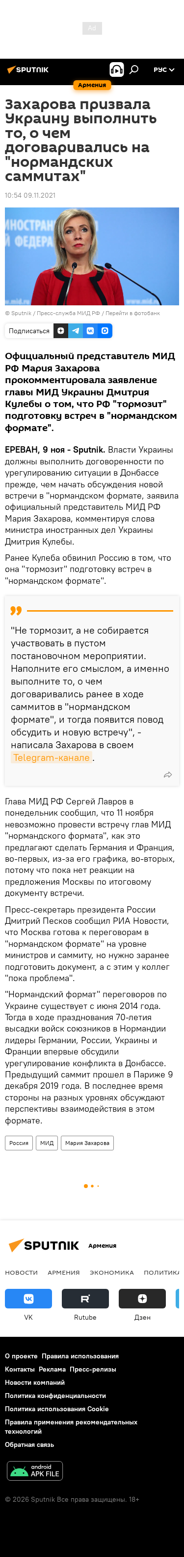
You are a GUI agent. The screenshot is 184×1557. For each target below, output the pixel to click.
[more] (168, 774)
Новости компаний (35, 1382)
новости (21, 1272)
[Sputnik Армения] (29, 73)
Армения (64, 1272)
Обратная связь (29, 1444)
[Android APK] (34, 1472)
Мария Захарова (87, 1142)
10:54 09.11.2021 (30, 195)
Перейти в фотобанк (132, 313)
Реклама (52, 1369)
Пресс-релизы (93, 1369)
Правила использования (80, 1355)
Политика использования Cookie (57, 1408)
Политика (163, 1272)
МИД (46, 1142)
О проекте (21, 1355)
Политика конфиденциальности (55, 1395)
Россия (18, 1142)
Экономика (112, 1272)
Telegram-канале (51, 757)
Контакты (20, 1369)
